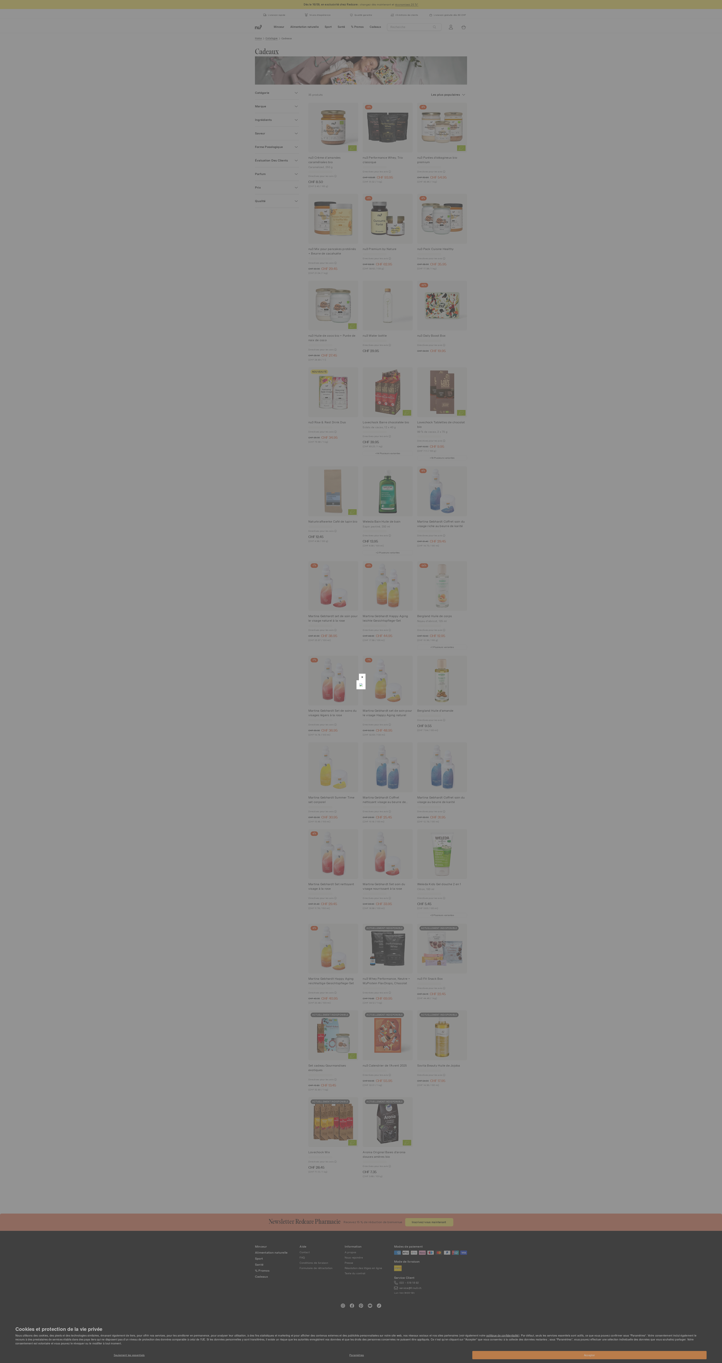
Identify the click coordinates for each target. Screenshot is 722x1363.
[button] (362, 677)
